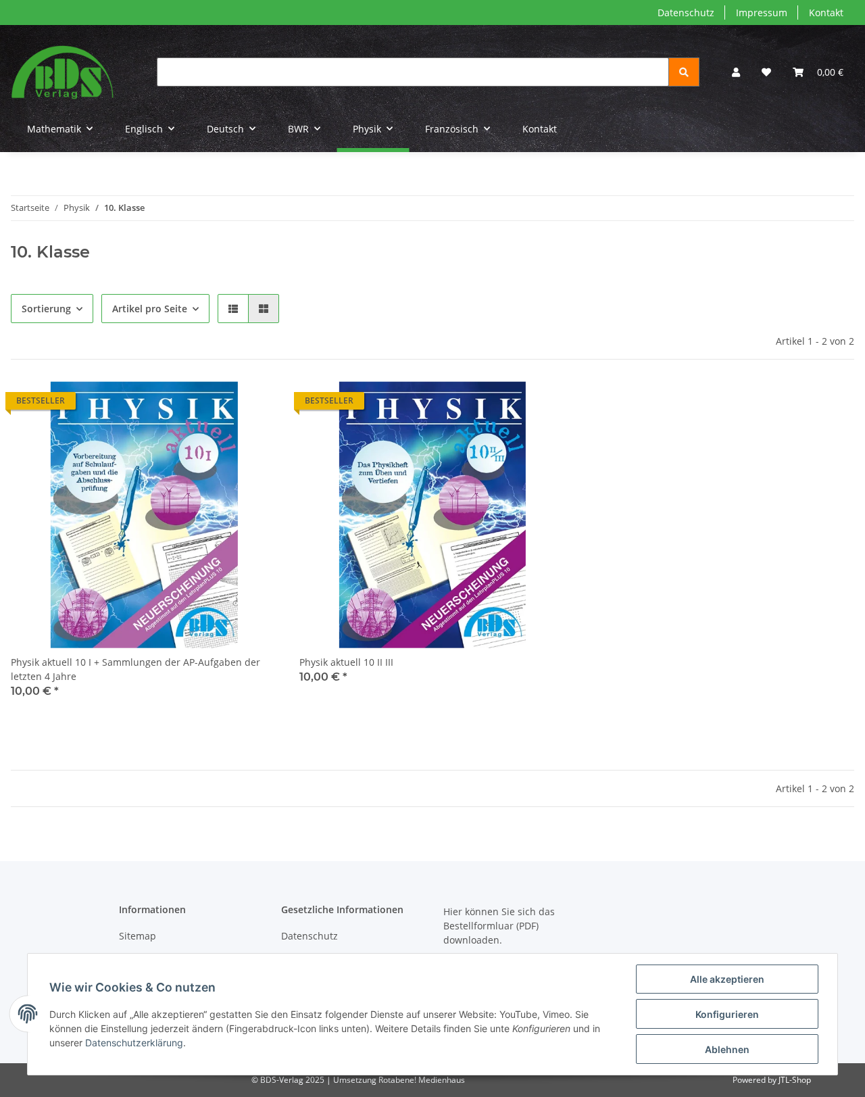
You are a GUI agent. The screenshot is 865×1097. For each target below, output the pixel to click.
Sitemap (137, 935)
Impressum (761, 12)
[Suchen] (683, 72)
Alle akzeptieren (727, 979)
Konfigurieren (727, 1014)
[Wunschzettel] (766, 72)
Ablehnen (727, 1049)
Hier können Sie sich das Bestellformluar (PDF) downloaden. (499, 925)
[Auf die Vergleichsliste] (219, 404)
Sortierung (46, 308)
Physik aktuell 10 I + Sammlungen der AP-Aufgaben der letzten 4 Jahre (135, 669)
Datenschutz (686, 12)
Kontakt (826, 12)
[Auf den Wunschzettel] (255, 404)
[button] (736, 72)
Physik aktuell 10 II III (346, 662)
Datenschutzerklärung (134, 1042)
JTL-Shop (794, 1080)
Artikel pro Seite (149, 308)
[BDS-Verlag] (62, 72)
